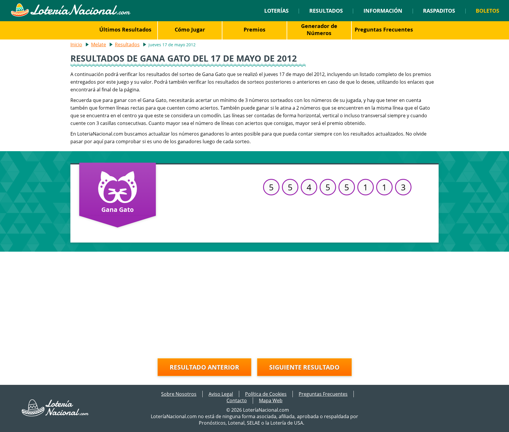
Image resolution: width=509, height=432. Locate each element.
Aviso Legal (221, 394)
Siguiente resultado (304, 367)
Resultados (326, 10)
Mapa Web (270, 400)
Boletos (487, 10)
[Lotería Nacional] (55, 414)
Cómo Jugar (190, 29)
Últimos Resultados (125, 29)
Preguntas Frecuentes (384, 29)
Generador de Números (319, 29)
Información (382, 10)
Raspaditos (439, 10)
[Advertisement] (254, 301)
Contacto (237, 400)
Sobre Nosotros (178, 394)
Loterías (276, 10)
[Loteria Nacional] (70, 15)
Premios (254, 29)
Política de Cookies (266, 394)
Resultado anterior (204, 367)
